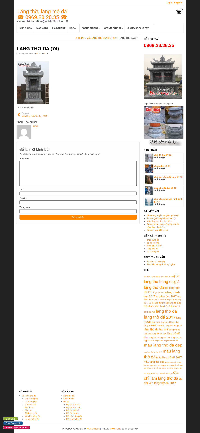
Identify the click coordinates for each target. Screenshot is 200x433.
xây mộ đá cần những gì (164, 373)
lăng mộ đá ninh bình (159, 300)
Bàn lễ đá (29, 407)
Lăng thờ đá (25, 28)
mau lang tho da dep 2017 (153, 352)
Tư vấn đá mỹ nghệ (156, 261)
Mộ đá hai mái (73, 410)
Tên (22, 189)
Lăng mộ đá (42, 28)
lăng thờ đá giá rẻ (174, 325)
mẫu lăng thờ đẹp (154, 361)
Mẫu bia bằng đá (32, 416)
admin (38, 53)
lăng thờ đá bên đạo (169, 322)
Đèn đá (28, 410)
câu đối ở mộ (148, 276)
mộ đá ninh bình (170, 362)
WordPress (93, 428)
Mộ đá (72, 28)
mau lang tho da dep (163, 345)
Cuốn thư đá (30, 404)
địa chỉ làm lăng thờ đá (161, 375)
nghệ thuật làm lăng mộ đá (159, 365)
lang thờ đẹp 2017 (166, 296)
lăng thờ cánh (166, 306)
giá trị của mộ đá (161, 292)
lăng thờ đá (166, 311)
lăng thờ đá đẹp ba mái (159, 337)
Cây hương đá (31, 398)
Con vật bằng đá (113, 28)
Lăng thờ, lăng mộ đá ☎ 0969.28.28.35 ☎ (42, 13)
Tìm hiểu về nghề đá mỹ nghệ (161, 264)
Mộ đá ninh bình (154, 245)
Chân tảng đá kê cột (138, 28)
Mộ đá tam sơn (73, 404)
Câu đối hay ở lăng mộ (157, 229)
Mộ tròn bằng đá (74, 416)
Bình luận (24, 158)
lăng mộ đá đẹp (172, 300)
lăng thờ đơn (159, 341)
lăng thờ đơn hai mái (171, 341)
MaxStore (115, 428)
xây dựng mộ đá (149, 373)
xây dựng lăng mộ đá (174, 368)
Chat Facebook (13, 423)
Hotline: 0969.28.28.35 (16, 427)
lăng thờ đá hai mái (156, 329)
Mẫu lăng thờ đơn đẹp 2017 (159, 221)
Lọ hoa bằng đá (32, 419)
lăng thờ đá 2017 (160, 317)
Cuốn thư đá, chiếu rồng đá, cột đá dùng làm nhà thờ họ (163, 225)
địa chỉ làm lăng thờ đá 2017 (163, 380)
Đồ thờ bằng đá (90, 28)
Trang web (24, 207)
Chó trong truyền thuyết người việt (162, 215)
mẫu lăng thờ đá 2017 (169, 357)
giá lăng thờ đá (162, 284)
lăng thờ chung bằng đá (165, 302)
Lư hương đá (153, 251)
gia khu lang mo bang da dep (163, 276)
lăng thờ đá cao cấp (154, 325)
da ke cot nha (153, 242)
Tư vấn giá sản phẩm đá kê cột (161, 218)
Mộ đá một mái (73, 407)
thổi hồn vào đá (161, 368)
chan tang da (153, 239)
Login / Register (174, 2)
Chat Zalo (10, 418)
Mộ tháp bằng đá (74, 419)
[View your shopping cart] (178, 13)
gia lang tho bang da (162, 278)
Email (22, 198)
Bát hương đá (31, 413)
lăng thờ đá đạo (159, 333)
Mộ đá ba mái (72, 413)
